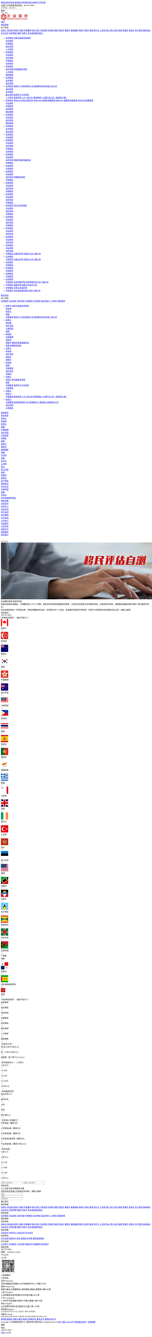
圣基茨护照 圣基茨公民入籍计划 (27, 254)
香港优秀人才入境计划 (23, 98)
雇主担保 (9, 47)
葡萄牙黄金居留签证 (22, 160)
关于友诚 (5, 518)
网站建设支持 (80, 1322)
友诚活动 (5, 509)
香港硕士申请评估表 (23, 3)
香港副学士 (34, 402)
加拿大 (4, 30)
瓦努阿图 (13, 33)
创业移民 (9, 41)
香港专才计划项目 (21, 95)
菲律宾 (51, 30)
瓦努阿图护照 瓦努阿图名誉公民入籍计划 (31, 282)
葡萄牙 (67, 30)
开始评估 (5, 1186)
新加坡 (10, 30)
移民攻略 (5, 501)
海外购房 (9, 58)
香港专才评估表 (39, 3)
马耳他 (86, 30)
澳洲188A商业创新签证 (23, 100)
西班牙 (61, 30)
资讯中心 (5, 506)
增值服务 (5, 532)
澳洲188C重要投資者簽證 (66, 100)
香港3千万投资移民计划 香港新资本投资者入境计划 (35, 86)
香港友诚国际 (6, 1319)
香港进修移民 (38, 1239)
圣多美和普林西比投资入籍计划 (27, 291)
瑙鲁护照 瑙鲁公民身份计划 (25, 285)
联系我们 (5, 535)
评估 (3, 1333)
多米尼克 (5, 33)
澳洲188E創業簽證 (85, 100)
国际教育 (9, 75)
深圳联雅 (91, 1322)
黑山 (108, 30)
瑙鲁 (19, 33)
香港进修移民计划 (21, 402)
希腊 (81, 30)
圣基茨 (125, 30)
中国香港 (27, 30)
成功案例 (5, 515)
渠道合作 (5, 529)
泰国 (56, 30)
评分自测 (5, 512)
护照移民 (9, 44)
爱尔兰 (96, 30)
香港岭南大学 (50, 1319)
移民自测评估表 (7, 3)
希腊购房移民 (19, 177)
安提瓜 (131, 30)
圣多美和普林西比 (35, 33)
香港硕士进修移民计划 (48, 402)
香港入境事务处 (29, 1319)
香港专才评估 (14, 1239)
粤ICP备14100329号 (66, 1322)
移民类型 (5, 295)
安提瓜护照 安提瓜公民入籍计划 (27, 259)
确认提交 (5, 1202)
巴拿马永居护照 (20, 288)
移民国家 (5, 25)
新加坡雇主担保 (20, 69)
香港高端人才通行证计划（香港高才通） (50, 98)
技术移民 (9, 64)
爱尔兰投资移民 (20, 206)
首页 (3, 22)
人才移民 (9, 49)
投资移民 (9, 38)
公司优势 (5, 526)
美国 (120, 30)
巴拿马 (24, 33)
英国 (91, 30)
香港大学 (40, 1319)
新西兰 (16, 30)
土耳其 (102, 30)
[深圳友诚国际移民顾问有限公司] (14, 19)
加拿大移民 (17, 1319)
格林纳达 (147, 30)
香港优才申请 (26, 1239)
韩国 (21, 30)
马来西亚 (44, 30)
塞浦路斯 (74, 30)
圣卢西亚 (138, 30)
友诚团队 (5, 524)
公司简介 (5, 521)
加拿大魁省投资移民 (22, 38)
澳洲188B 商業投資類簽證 (44, 100)
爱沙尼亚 (114, 30)
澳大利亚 (35, 30)
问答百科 (5, 504)
